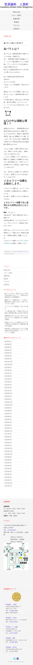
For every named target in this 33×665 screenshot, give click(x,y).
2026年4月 (8, 350)
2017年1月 (8, 434)
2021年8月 (8, 370)
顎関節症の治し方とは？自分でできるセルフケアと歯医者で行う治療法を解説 (16, 317)
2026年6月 (8, 344)
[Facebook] (18, 658)
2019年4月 (8, 422)
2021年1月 (8, 390)
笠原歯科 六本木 (11, 617)
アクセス (16, 25)
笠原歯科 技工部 (11, 647)
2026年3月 (8, 353)
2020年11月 (8, 393)
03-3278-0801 (13, 633)
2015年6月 (8, 465)
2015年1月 (8, 480)
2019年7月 (8, 413)
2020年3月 (8, 396)
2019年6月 (8, 416)
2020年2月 (8, 399)
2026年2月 (8, 356)
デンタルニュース (22, 251)
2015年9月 (8, 457)
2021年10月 (8, 364)
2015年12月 (8, 448)
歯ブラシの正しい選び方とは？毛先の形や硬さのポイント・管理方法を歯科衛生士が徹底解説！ (16, 295)
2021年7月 (8, 373)
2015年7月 (8, 463)
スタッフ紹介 (16, 15)
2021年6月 (8, 376)
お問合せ (16, 29)
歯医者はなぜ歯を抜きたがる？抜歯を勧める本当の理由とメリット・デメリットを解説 (16, 330)
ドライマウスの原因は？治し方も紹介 (16, 307)
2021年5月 (8, 379)
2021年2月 (8, 387)
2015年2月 (8, 477)
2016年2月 (8, 442)
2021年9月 (8, 367)
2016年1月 (8, 445)
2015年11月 (8, 451)
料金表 (16, 22)
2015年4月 (8, 471)
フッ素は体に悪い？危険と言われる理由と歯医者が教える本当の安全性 (16, 312)
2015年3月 (8, 474)
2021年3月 (8, 385)
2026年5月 (8, 347)
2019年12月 (8, 402)
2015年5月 (8, 468)
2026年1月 (8, 359)
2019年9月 (8, 408)
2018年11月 (8, 431)
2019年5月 (8, 419)
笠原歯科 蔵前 (10, 638)
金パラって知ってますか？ (13, 43)
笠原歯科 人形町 (16, 4)
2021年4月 (8, 382)
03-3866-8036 (13, 642)
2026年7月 (8, 341)
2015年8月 (8, 460)
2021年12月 (8, 361)
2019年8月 (8, 411)
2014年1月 (8, 486)
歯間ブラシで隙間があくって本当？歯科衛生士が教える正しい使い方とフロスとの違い (16, 301)
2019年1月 (8, 428)
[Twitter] (14, 658)
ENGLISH (16, 12)
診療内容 (16, 19)
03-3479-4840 (13, 622)
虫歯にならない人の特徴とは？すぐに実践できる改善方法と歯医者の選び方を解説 (16, 324)
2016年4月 (8, 437)
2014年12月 (8, 483)
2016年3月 (8, 439)
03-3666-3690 (12, 530)
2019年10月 (8, 405)
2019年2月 (8, 425)
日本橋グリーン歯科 (12, 627)
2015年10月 (8, 454)
